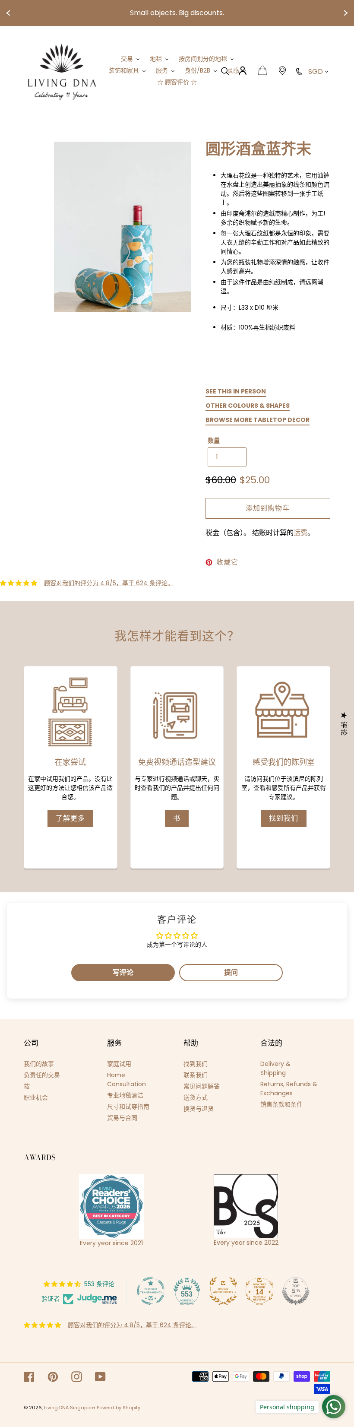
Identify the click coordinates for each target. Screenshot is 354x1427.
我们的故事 (39, 1063)
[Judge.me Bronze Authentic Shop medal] (223, 1291)
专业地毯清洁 (125, 1095)
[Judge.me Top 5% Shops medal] (296, 1291)
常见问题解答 (201, 1086)
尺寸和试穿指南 (128, 1106)
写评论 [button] (123, 972)
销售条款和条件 (281, 1104)
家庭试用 (119, 1063)
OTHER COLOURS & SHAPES (247, 405)
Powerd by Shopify (118, 1407)
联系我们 (195, 1075)
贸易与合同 (122, 1117)
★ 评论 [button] (344, 724)
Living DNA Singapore (69, 1407)
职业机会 (36, 1097)
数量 (214, 440)
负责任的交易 (42, 1075)
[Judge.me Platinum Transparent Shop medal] (150, 1291)
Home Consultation (126, 1079)
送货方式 (195, 1097)
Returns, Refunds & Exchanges (288, 1088)
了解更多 (70, 818)
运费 (300, 533)
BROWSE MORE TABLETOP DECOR (257, 419)
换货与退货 (198, 1108)
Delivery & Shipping (275, 1068)
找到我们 (283, 818)
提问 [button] (231, 972)
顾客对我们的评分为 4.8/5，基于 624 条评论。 (109, 583)
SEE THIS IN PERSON (235, 391)
